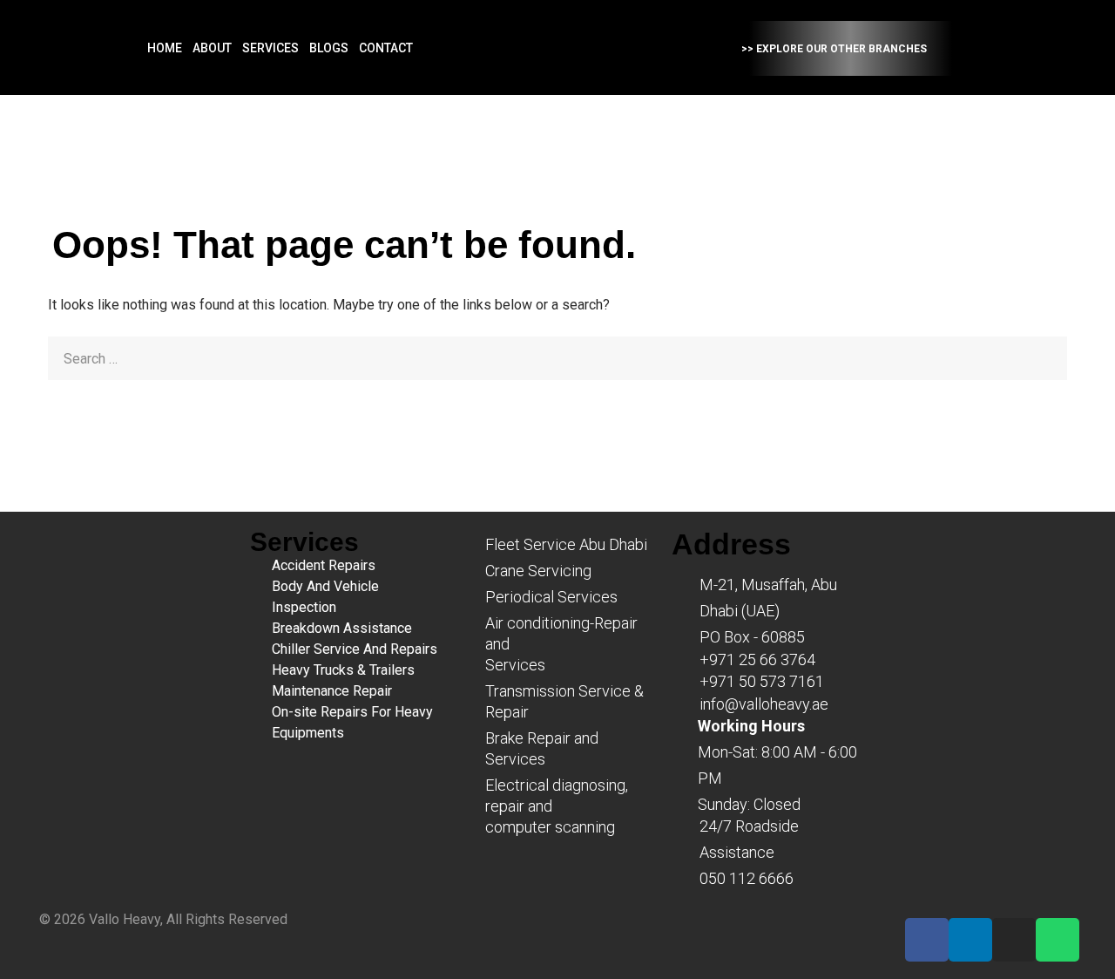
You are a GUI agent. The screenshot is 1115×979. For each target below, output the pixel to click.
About (212, 48)
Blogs (328, 48)
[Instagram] (1014, 940)
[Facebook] (927, 940)
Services (270, 48)
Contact (386, 48)
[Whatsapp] (1057, 940)
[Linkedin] (970, 940)
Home (164, 48)
